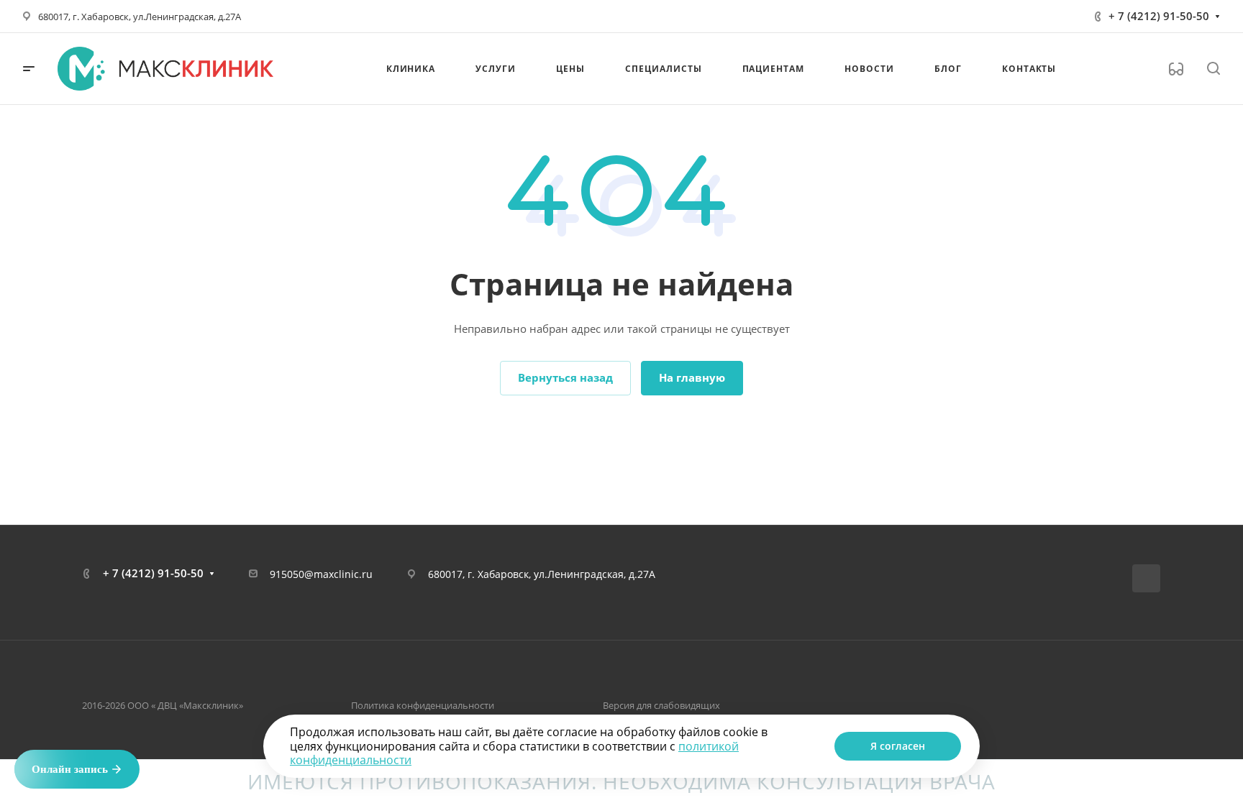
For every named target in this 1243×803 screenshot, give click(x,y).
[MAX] (1146, 578)
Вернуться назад (565, 377)
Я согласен (897, 746)
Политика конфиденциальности (422, 705)
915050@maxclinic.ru (321, 574)
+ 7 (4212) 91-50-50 (1158, 16)
